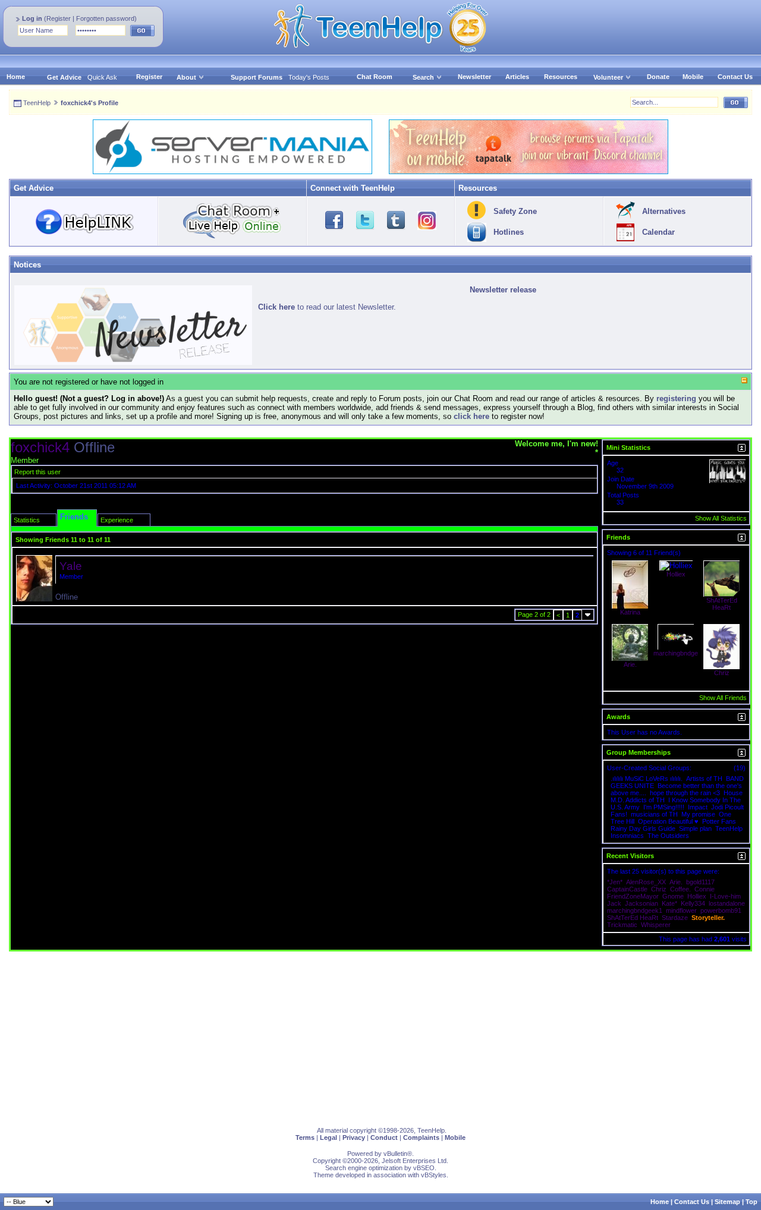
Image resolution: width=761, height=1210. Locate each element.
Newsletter (474, 76)
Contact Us (735, 76)
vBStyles (433, 1175)
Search (423, 77)
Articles (517, 76)
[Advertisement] (365, 1034)
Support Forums (256, 77)
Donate (658, 76)
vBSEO (424, 1167)
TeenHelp (37, 102)
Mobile (693, 76)
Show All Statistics (721, 518)
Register (58, 18)
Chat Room (374, 76)
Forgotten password (105, 18)
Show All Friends (723, 697)
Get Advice (64, 77)
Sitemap (727, 1201)
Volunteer (608, 77)
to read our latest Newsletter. (327, 306)
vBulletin (395, 1153)
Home (16, 76)
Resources (560, 76)
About (186, 77)
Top (751, 1201)
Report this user (37, 471)
